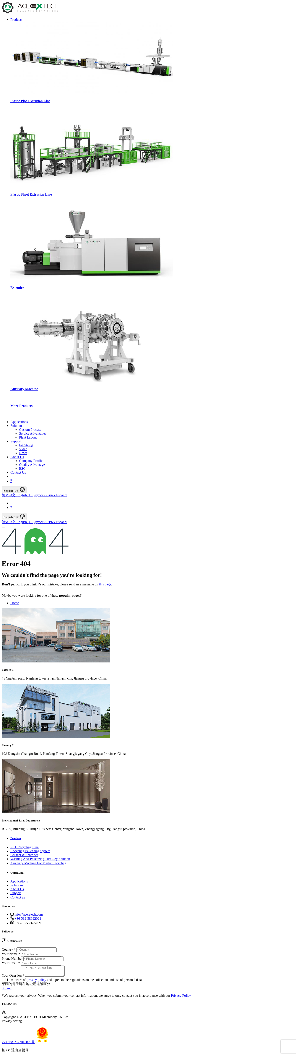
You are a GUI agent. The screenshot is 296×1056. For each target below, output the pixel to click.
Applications (19, 881)
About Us (17, 889)
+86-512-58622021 (28, 918)
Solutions (16, 885)
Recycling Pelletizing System (30, 851)
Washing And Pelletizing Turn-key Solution (40, 859)
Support (15, 893)
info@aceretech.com (29, 914)
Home (14, 603)
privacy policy (36, 980)
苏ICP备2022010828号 (18, 1042)
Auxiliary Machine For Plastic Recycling (38, 863)
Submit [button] (6, 988)
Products (15, 838)
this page (105, 584)
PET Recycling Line (24, 847)
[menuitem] (19, 422)
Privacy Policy (181, 995)
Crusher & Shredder (24, 855)
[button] (4, 1013)
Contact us (17, 897)
